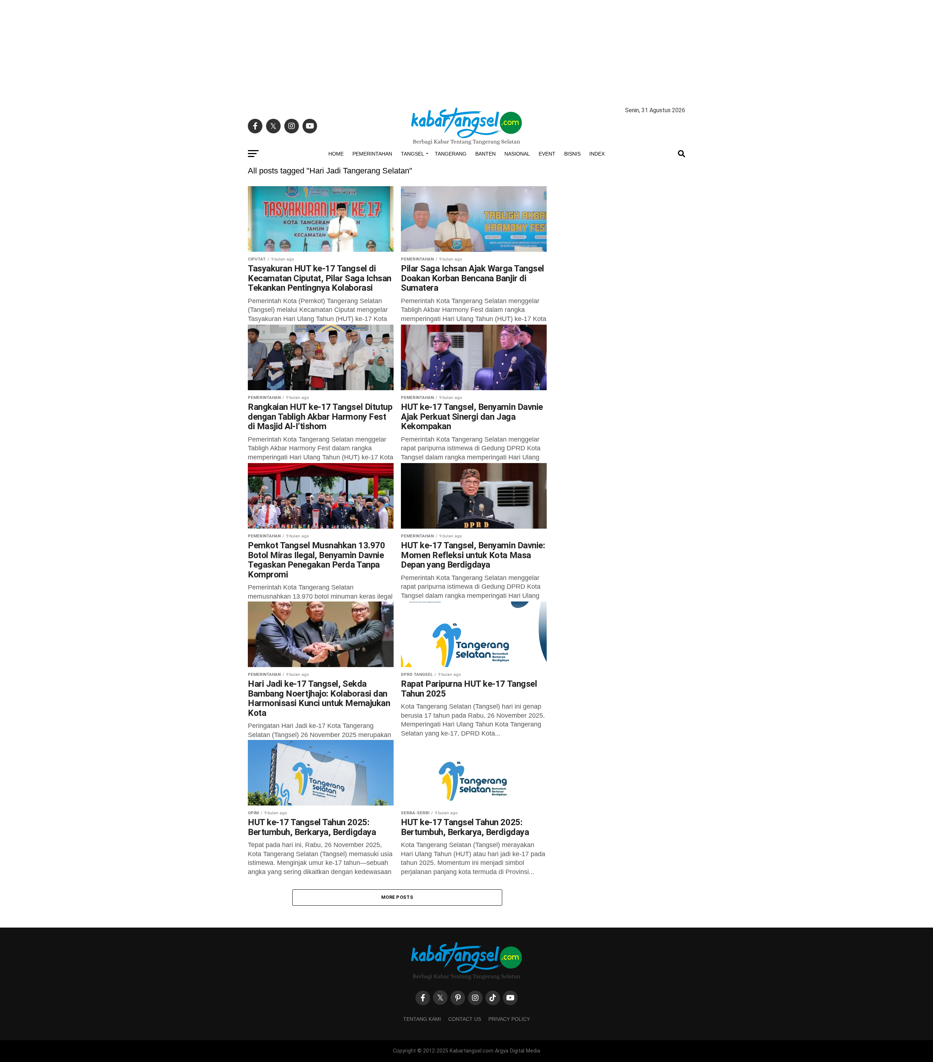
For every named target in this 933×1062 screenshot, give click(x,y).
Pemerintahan (372, 154)
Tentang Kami (422, 1019)
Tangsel (412, 154)
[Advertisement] (466, 51)
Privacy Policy (509, 1019)
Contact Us (464, 1019)
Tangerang (450, 154)
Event (547, 154)
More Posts (397, 897)
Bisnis (572, 154)
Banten (485, 154)
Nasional (517, 154)
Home (336, 154)
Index (597, 154)
